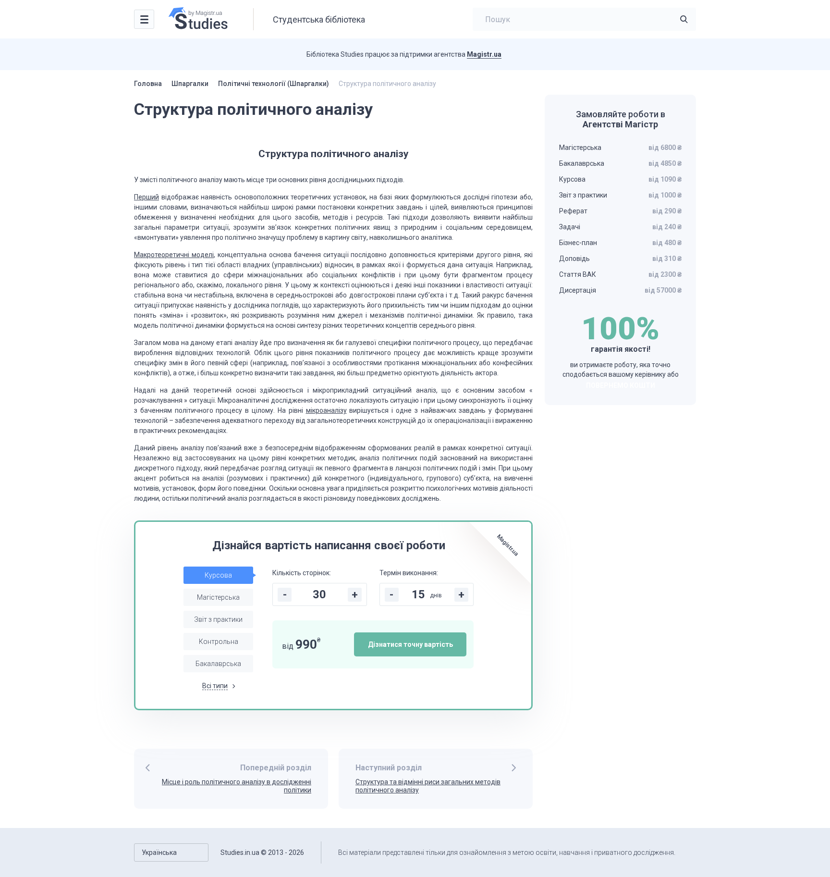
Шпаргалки (189, 83)
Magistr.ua (484, 54)
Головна (148, 83)
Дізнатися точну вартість (410, 644)
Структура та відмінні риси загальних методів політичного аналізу (427, 786)
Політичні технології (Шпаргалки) (273, 83)
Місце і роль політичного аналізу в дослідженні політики (236, 786)
